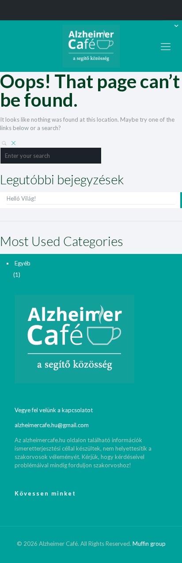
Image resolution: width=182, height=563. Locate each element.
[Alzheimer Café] (91, 46)
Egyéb (22, 263)
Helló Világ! (21, 198)
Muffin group (149, 543)
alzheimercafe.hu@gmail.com (52, 425)
